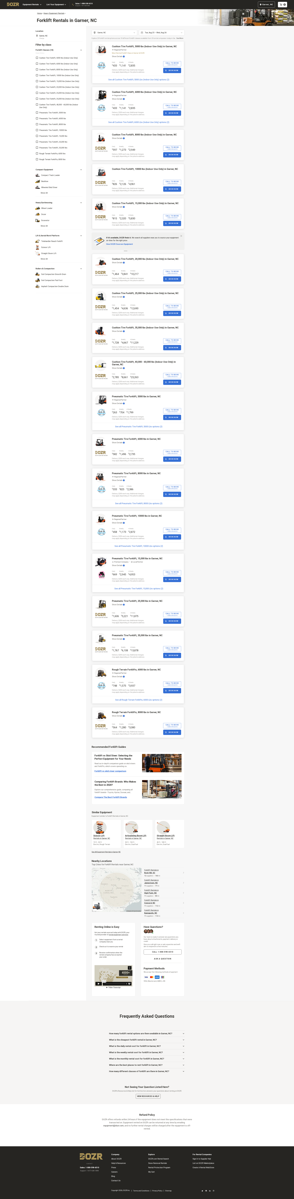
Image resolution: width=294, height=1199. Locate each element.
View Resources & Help (148, 1096)
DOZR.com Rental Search (158, 1159)
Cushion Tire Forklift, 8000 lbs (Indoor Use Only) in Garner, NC (144, 134)
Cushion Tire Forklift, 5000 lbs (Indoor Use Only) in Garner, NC (144, 46)
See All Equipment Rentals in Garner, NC (106, 852)
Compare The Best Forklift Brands (111, 797)
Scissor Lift (101, 836)
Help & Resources (118, 1163)
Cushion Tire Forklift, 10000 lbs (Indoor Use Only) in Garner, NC (145, 169)
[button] (59, 51)
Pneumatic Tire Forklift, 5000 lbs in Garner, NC (136, 396)
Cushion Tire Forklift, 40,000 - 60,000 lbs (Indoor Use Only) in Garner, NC (144, 363)
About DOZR (116, 1159)
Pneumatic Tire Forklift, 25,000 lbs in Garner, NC (137, 601)
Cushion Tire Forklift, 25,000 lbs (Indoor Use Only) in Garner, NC (145, 293)
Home (39, 13)
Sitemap (168, 1191)
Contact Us (115, 1181)
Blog (113, 1176)
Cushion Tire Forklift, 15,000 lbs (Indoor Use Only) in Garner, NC (145, 203)
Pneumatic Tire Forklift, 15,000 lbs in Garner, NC (137, 558)
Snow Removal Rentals (157, 1163)
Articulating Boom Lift (135, 836)
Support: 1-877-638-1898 (82, 5)
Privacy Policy (157, 1191)
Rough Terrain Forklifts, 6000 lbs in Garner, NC (136, 669)
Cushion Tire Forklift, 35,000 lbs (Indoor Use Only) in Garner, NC (145, 327)
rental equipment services (118, 935)
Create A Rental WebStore (203, 1167)
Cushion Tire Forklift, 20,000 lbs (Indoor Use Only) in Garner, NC (145, 259)
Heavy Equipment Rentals (54, 13)
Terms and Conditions (141, 1191)
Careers (114, 1172)
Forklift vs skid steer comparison (110, 771)
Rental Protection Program (159, 1167)
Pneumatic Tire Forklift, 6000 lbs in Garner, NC (136, 439)
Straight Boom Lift (166, 836)
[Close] (181, 236)
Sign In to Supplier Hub (202, 1159)
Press (113, 1167)
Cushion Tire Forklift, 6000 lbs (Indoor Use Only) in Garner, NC (144, 92)
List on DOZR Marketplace (203, 1163)
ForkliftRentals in (151, 871)
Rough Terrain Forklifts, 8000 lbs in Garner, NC (136, 712)
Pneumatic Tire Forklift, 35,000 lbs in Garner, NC (137, 635)
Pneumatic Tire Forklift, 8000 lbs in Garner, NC (136, 473)
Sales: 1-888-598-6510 (84, 3)
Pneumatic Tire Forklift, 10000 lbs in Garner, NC (137, 515)
